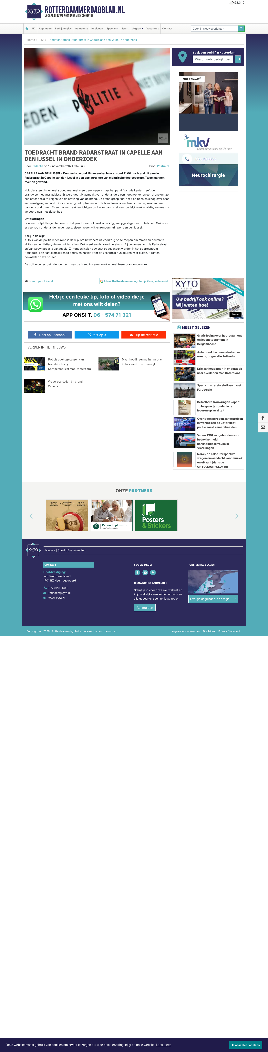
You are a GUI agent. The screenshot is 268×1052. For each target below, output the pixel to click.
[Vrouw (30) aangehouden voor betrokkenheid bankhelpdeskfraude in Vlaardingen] (184, 440)
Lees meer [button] (163, 1045)
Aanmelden (145, 608)
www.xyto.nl (56, 598)
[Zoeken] (241, 28)
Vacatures (152, 28)
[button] (27, 516)
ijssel (49, 281)
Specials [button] (112, 28)
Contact (167, 28)
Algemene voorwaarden (186, 631)
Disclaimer (209, 631)
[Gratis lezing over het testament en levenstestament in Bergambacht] (184, 340)
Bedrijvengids (63, 28)
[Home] (26, 29)
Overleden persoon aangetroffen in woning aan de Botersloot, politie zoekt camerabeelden (220, 423)
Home (31, 39)
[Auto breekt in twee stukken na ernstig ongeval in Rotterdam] (184, 357)
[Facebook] (138, 572)
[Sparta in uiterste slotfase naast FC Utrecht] (184, 390)
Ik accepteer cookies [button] (246, 1045)
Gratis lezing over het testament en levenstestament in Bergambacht (219, 340)
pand (41, 281)
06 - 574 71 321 (112, 315)
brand (32, 281)
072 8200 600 (57, 588)
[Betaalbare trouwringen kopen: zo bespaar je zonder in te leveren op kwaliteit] (184, 407)
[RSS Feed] (153, 572)
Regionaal (97, 28)
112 (34, 28)
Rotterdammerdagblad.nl (85, 9)
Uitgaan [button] (136, 28)
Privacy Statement (229, 631)
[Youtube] (145, 572)
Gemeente (81, 28)
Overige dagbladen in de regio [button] (210, 599)
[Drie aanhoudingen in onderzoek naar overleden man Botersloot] (184, 374)
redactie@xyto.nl (59, 592)
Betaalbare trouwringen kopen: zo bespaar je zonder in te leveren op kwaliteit (218, 406)
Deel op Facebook (53, 335)
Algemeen (45, 28)
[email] (263, 427)
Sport (125, 28)
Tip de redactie (146, 335)
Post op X (99, 335)
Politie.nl (163, 166)
